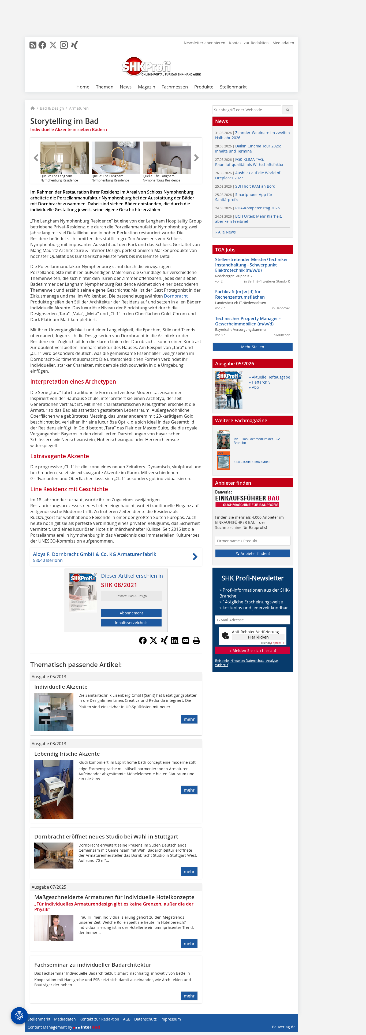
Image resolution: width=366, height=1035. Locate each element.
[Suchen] (287, 110)
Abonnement (131, 612)
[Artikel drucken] (196, 640)
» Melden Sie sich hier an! (253, 650)
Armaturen (79, 108)
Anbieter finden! (255, 553)
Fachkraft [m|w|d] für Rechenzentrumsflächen (240, 294)
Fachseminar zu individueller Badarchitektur (92, 964)
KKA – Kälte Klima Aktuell (252, 462)
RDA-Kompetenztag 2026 (247, 207)
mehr (189, 719)
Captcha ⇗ (273, 643)
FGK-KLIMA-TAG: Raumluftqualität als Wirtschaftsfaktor (249, 162)
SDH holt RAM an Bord (245, 186)
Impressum (170, 1019)
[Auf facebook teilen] (142, 642)
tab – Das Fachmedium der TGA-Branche (257, 441)
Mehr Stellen (252, 346)
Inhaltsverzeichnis (131, 622)
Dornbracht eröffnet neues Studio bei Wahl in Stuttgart (106, 836)
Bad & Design (52, 108)
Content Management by (50, 1027)
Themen (104, 87)
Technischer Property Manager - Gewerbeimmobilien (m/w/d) (248, 321)
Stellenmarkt (233, 87)
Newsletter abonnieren (204, 42)
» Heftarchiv (259, 382)
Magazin (146, 87)
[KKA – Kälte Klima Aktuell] (225, 462)
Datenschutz (145, 1019)
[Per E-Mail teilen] (185, 640)
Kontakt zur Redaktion (249, 42)
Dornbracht (176, 296)
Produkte (204, 87)
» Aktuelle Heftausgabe (269, 377)
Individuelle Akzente (61, 686)
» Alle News (225, 232)
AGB (126, 1019)
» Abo (254, 387)
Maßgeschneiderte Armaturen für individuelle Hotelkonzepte (114, 897)
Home (82, 87)
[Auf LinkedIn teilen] (175, 642)
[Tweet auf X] (153, 642)
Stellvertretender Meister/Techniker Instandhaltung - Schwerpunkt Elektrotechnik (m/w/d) (251, 265)
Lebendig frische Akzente (67, 753)
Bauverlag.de (284, 1026)
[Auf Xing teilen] (164, 642)
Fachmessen (175, 87)
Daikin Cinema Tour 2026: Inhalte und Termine (248, 148)
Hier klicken (258, 637)
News (126, 87)
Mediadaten (283, 42)
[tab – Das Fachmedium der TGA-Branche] (225, 440)
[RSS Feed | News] (33, 45)
